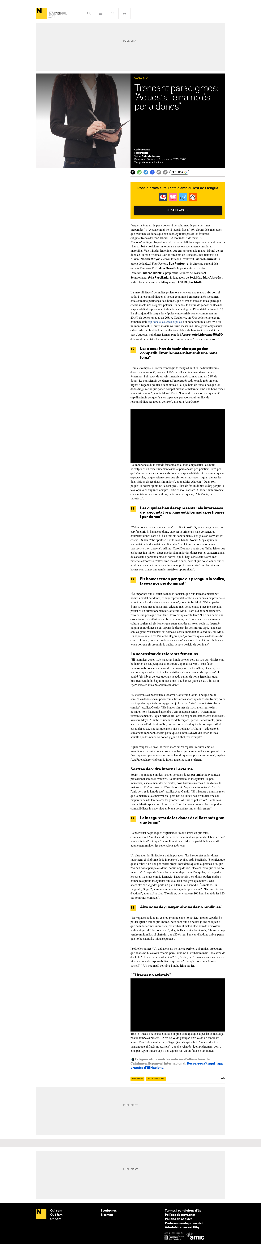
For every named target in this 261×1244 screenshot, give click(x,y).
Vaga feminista (156, 1079)
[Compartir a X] (132, 172)
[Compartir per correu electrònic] (158, 172)
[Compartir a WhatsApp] (139, 172)
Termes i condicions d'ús (183, 1210)
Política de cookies (178, 1219)
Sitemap (107, 1214)
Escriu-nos (109, 1210)
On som (55, 1219)
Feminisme (137, 1079)
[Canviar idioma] (112, 13)
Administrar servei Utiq (182, 1227)
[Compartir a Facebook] (152, 172)
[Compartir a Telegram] (145, 172)
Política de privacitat (180, 1214)
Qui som (56, 1210)
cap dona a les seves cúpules (165, 322)
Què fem (56, 1214)
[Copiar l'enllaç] (165, 172)
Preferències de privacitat (184, 1223)
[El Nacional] (41, 13)
